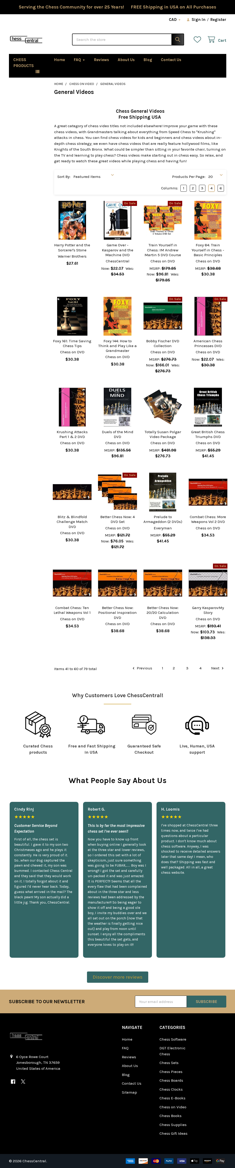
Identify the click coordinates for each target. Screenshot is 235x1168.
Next (215, 668)
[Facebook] (13, 1081)
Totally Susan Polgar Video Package (163, 434)
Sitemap (129, 1092)
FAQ (77, 59)
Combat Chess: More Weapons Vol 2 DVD (208, 519)
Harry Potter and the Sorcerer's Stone (72, 247)
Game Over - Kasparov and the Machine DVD (117, 250)
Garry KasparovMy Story (208, 610)
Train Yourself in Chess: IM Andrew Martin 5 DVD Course (163, 250)
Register (218, 19)
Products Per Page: (188, 176)
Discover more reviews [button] (118, 977)
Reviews (101, 59)
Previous (144, 668)
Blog (147, 59)
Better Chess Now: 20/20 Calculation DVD (163, 612)
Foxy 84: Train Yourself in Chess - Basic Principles (208, 250)
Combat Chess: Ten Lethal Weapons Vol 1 (72, 610)
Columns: (169, 188)
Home (59, 59)
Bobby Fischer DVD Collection (162, 343)
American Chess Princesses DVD (207, 343)
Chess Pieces (170, 1071)
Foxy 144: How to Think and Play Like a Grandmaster (117, 346)
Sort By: (63, 176)
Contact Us (171, 59)
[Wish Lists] (198, 39)
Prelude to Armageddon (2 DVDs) (162, 519)
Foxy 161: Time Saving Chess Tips (72, 343)
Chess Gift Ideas (173, 1133)
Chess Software (172, 1039)
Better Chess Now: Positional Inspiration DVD (117, 612)
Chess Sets (169, 1062)
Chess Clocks (171, 1089)
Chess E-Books (172, 1098)
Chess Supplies (173, 1124)
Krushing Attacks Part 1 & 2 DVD (72, 434)
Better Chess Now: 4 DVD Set (117, 519)
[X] (23, 1081)
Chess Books (170, 1115)
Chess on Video (172, 1107)
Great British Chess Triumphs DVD (208, 434)
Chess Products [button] (23, 62)
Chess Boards (171, 1080)
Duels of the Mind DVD (117, 434)
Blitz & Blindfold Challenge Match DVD (72, 521)
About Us (126, 59)
